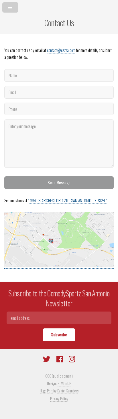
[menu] (59, 6)
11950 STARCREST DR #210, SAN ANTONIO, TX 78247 (67, 200)
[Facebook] (59, 360)
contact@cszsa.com (61, 50)
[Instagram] (72, 360)
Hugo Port (46, 391)
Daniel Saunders (67, 391)
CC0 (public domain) (59, 376)
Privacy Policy (59, 398)
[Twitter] (46, 360)
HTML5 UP (64, 383)
